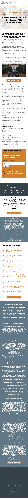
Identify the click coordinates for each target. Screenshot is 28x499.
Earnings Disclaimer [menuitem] (13, 491)
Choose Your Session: (9, 160)
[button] (26, 2)
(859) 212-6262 (13, 172)
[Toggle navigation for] (14, 471)
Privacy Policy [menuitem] (10, 490)
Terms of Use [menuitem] (17, 490)
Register (6, 166)
